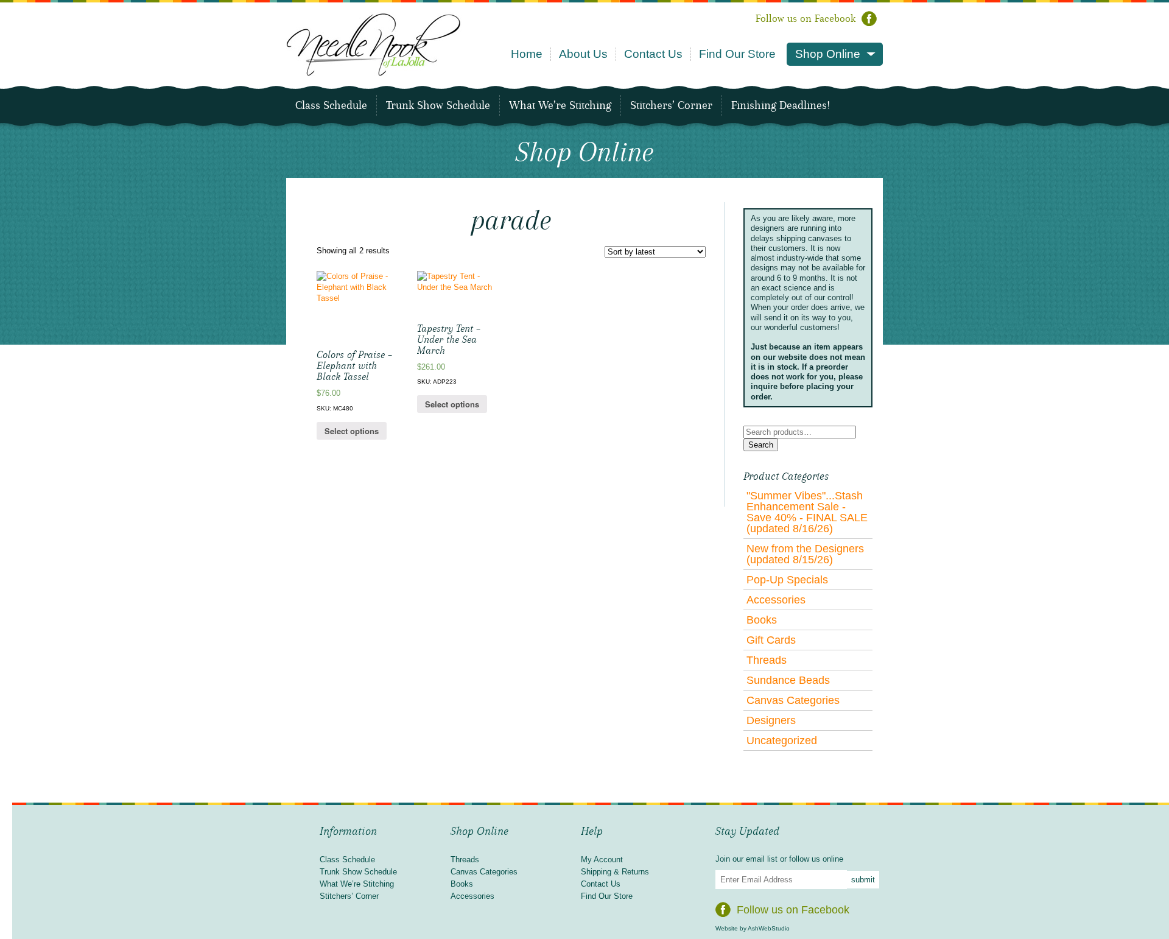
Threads (766, 660)
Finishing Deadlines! (780, 105)
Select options (352, 431)
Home (526, 53)
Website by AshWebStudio (752, 928)
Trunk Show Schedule (438, 105)
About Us (583, 53)
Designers (771, 720)
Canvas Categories (793, 700)
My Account (602, 859)
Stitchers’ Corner (671, 105)
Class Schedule (331, 105)
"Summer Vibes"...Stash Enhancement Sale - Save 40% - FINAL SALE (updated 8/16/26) (807, 512)
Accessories (776, 600)
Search (760, 444)
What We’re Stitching (560, 105)
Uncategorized (781, 740)
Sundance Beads (788, 680)
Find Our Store (737, 53)
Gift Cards (771, 640)
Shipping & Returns (615, 871)
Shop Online (827, 53)
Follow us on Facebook (805, 18)
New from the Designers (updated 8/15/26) (805, 554)
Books (761, 620)
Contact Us (653, 53)
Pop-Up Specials (787, 580)
